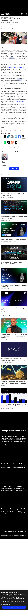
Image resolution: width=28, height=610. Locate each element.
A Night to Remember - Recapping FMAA (12, 308)
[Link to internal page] (5, 156)
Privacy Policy (4, 603)
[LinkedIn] (8, 136)
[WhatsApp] (5, 142)
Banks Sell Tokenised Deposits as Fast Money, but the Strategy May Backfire (13, 382)
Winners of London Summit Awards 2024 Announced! (12, 194)
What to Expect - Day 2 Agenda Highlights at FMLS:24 (11, 263)
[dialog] (14, 600)
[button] (14, 604)
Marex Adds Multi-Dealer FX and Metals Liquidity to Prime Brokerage (13, 359)
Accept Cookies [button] (14, 607)
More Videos (5, 445)
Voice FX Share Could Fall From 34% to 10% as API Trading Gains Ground (13, 405)
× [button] (26, 591)
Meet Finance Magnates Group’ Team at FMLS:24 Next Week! (13, 240)
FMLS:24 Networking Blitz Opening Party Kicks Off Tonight (14, 217)
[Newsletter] (22, 14)
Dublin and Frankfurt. (21, 101)
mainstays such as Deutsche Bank (15, 67)
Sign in (25, 13)
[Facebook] (19, 136)
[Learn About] (23, 137)
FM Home (2, 17)
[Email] (12, 136)
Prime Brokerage (11, 17)
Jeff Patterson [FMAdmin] (15, 22)
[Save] (16, 143)
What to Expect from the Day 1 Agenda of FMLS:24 (14, 286)
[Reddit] (12, 142)
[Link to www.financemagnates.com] (14, 184)
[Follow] (8, 143)
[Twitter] (5, 136)
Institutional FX (6, 17)
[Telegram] (16, 136)
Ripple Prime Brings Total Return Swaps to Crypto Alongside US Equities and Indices (14, 336)
